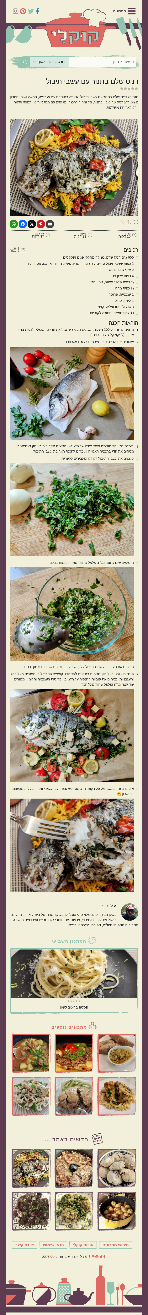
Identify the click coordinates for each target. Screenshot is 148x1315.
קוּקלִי (53, 1256)
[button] (136, 221)
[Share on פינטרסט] (41, 224)
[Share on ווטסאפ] (14, 224)
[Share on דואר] (50, 224)
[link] (124, 11)
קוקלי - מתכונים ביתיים (75, 28)
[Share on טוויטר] (32, 224)
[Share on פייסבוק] (23, 224)
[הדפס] (130, 221)
